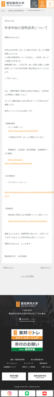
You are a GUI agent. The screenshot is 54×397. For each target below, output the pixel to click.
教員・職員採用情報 (17, 360)
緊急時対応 (43, 363)
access (25, 319)
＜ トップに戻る (27, 276)
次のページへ (45, 267)
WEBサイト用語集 (28, 367)
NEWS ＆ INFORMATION (16, 10)
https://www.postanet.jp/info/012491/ (23, 131)
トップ (3, 10)
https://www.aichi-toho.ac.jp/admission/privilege (27, 221)
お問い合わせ (46, 367)
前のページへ (8, 267)
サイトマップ (28, 363)
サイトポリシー (12, 363)
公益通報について (9, 367)
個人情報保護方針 (37, 360)
